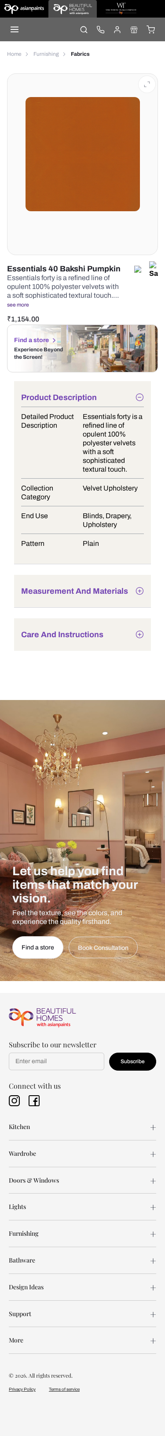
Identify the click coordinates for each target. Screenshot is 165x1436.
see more (18, 305)
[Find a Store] (133, 29)
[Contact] (100, 29)
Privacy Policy (22, 1389)
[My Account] (117, 29)
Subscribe (133, 1061)
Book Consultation (103, 948)
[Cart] (150, 29)
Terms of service (64, 1389)
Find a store (31, 340)
